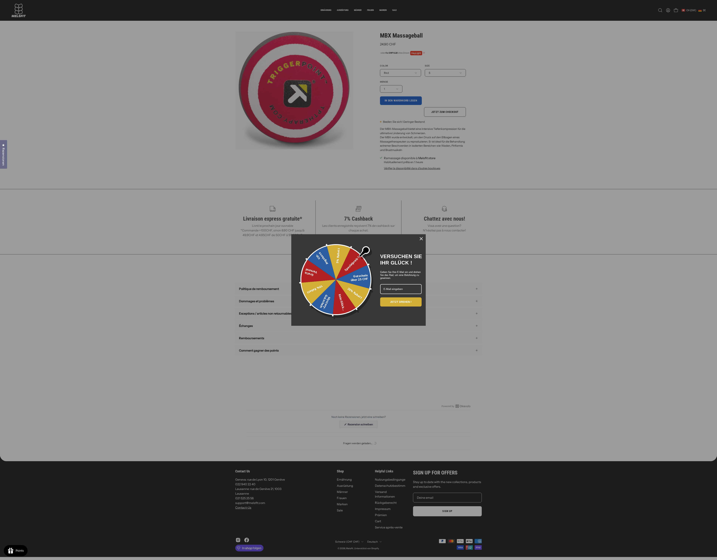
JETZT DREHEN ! (401, 301)
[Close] (421, 238)
